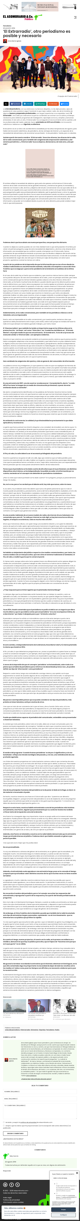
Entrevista (34, 1030)
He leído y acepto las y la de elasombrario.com (66, 1197)
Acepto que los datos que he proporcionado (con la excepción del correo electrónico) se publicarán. (37, 1127)
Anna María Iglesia (14, 41)
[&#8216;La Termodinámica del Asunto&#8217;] (14, 1005)
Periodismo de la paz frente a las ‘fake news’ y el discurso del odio (64, 1014)
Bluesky (65, 104)
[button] (22, 17)
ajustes (19, 1219)
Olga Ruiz (42, 1030)
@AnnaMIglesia (31, 1076)
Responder (7, 1171)
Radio (57, 1030)
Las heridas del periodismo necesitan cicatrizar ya (37, 1014)
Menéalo (54, 104)
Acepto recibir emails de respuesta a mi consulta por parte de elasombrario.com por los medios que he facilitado (66, 1188)
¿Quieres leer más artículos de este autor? (36, 1079)
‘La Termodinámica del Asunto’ (13, 1013)
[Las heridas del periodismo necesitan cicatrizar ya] (39, 1005)
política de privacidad (29, 1122)
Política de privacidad (11, 1200)
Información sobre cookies (13, 1202)
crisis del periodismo (12, 1030)
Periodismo (7, 26)
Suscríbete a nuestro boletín (63, 1174)
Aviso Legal (7, 1197)
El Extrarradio (25, 1030)
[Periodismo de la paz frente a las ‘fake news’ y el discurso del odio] (64, 1005)
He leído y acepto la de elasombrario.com (28, 1122)
